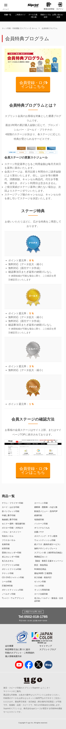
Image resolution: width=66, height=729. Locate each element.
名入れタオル (7, 561)
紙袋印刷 (38, 515)
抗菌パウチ (39, 532)
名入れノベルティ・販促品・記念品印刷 (48, 599)
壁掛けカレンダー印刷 (11, 553)
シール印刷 (7, 581)
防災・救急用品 (41, 565)
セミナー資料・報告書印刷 (13, 524)
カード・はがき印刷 (10, 507)
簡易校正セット (41, 557)
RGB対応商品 (40, 569)
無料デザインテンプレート (45, 548)
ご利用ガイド (20, 15)
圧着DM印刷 (7, 586)
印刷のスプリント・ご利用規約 (19, 653)
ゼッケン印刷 (40, 581)
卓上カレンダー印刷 (10, 557)
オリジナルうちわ (42, 528)
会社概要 (9, 646)
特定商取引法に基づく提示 (17, 649)
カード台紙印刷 (41, 594)
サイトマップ (45, 646)
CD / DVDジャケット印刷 (13, 577)
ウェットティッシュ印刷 (44, 540)
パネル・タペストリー (11, 532)
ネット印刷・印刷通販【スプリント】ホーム (19, 28)
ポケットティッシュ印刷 (12, 590)
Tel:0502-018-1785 (33, 617)
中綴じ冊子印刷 (8, 515)
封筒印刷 (6, 548)
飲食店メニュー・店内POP (46, 511)
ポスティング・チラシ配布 (45, 536)
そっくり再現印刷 (42, 590)
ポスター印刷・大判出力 (12, 528)
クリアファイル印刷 (10, 565)
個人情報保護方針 (13, 656)
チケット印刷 (7, 573)
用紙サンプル (45, 16)
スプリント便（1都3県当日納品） (48, 553)
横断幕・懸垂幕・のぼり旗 (45, 507)
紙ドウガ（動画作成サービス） (47, 544)
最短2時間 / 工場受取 (43, 573)
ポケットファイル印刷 (11, 569)
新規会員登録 (49, 9)
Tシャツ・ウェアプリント (13, 598)
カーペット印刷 (41, 503)
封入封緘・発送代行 (43, 577)
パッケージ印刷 (41, 524)
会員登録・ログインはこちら (33, 84)
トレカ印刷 (39, 586)
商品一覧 (7, 15)
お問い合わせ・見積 (58, 16)
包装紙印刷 (39, 519)
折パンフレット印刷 (10, 511)
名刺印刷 (6, 544)
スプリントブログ (47, 649)
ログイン (59, 9)
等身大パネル (7, 536)
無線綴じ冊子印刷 (9, 519)
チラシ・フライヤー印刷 (12, 503)
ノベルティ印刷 (8, 594)
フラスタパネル (8, 540)
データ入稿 (33, 16)
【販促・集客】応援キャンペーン (48, 561)
